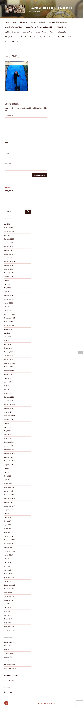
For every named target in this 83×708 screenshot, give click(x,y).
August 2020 (8, 374)
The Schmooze (9, 680)
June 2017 (7, 517)
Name (8, 143)
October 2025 (8, 228)
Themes (7, 661)
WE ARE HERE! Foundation (58, 22)
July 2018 (7, 468)
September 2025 (9, 231)
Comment (9, 115)
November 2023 (9, 265)
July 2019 (7, 423)
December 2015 (9, 585)
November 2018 (9, 453)
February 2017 (9, 532)
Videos (52, 32)
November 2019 (9, 408)
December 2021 (9, 314)
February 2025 (9, 239)
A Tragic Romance (11, 37)
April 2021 (7, 344)
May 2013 (7, 622)
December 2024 (9, 246)
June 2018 (7, 472)
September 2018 (9, 461)
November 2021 (9, 318)
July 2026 (7, 224)
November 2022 (9, 295)
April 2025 (7, 235)
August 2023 (8, 276)
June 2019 (7, 427)
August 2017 (8, 510)
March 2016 (8, 574)
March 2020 (8, 393)
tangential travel (51, 8)
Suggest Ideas (8, 653)
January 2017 (8, 536)
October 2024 (8, 250)
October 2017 (8, 502)
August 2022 (8, 303)
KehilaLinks (23, 22)
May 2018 (7, 476)
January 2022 (8, 310)
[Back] (80, 352)
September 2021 (9, 325)
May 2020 (7, 385)
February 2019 (9, 442)
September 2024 (9, 254)
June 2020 (7, 382)
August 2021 (8, 329)
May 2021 (7, 340)
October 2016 (8, 547)
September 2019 (9, 416)
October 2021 (8, 322)
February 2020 (9, 397)
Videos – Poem (41, 32)
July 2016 (7, 559)
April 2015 (7, 615)
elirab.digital (62, 32)
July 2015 (7, 604)
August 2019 (8, 419)
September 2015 (9, 596)
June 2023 (7, 284)
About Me (61, 37)
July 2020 (7, 378)
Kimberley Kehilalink (38, 22)
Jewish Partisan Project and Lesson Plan (39, 27)
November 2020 (9, 363)
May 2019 (7, 431)
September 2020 (9, 371)
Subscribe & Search (11, 42)
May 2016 (7, 566)
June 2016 (7, 562)
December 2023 (9, 261)
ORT (69, 37)
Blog (14, 22)
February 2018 (9, 487)
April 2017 (7, 525)
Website (8, 164)
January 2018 (8, 491)
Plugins (6, 649)
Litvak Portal (8, 646)
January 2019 (8, 446)
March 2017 (8, 528)
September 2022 (9, 299)
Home (7, 22)
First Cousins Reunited (28, 37)
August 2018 (8, 465)
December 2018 (9, 449)
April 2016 (7, 570)
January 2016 (8, 581)
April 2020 (7, 389)
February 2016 (9, 577)
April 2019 (7, 434)
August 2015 (8, 600)
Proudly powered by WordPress (46, 703)
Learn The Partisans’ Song (13, 27)
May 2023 (7, 288)
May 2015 (7, 611)
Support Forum (9, 657)
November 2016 (9, 544)
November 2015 (9, 589)
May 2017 (7, 521)
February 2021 (9, 352)
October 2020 (9, 367)
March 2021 (8, 348)
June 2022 (7, 307)
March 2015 (8, 619)
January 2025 (8, 243)
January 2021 (8, 355)
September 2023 (9, 273)
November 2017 (9, 498)
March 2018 (8, 483)
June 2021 (7, 337)
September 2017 (9, 506)
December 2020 (9, 359)
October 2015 (8, 592)
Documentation (9, 642)
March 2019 (8, 438)
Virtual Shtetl (61, 27)
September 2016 (9, 551)
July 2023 (7, 280)
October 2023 (8, 269)
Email (7, 153)
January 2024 (8, 258)
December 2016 (9, 540)
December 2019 (9, 404)
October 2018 (8, 457)
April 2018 (7, 480)
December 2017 (9, 495)
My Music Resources (12, 32)
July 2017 (7, 513)
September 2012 (9, 630)
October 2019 (8, 412)
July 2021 (7, 333)
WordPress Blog (9, 664)
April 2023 (7, 292)
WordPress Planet (10, 668)
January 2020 (8, 401)
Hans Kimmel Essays (47, 37)
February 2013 (9, 626)
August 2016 (8, 555)
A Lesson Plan (27, 32)
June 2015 (7, 607)
